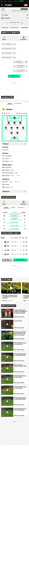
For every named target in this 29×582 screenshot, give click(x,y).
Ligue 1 (25, 300)
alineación (4, 27)
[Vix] (26, 5)
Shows (5, 1)
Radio (27, 1)
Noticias (10, 1)
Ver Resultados (20, 259)
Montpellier (17, 103)
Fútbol (4, 300)
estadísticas (15, 27)
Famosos (16, 1)
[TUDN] (8, 5)
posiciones (24, 27)
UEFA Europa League (19, 316)
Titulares (5, 144)
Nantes (10, 103)
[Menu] (2, 5)
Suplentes (5, 191)
